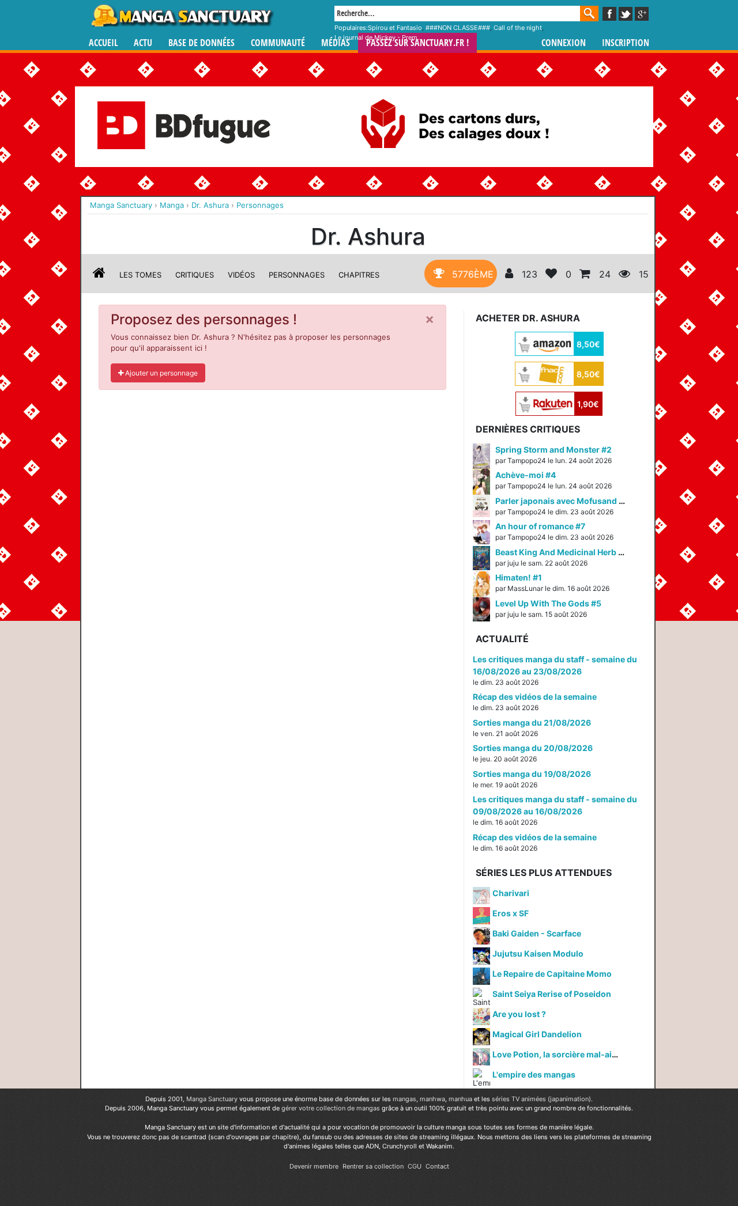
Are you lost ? (519, 1014)
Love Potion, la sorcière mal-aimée (560, 1054)
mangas (404, 1099)
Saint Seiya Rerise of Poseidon (551, 994)
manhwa (432, 1099)
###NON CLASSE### (458, 28)
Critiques (194, 274)
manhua (460, 1099)
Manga (182, 15)
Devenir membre (313, 1166)
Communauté (278, 42)
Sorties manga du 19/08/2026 (532, 774)
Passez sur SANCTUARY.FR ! (417, 42)
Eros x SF (510, 913)
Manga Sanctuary (212, 1099)
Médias (335, 42)
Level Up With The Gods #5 (548, 603)
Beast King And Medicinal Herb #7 (561, 552)
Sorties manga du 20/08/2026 (533, 748)
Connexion (563, 42)
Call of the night (518, 28)
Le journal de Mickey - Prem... (378, 37)
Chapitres (358, 274)
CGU (414, 1166)
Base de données (201, 42)
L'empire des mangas (533, 1074)
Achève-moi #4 (525, 475)
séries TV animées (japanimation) (541, 1099)
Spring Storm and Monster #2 (553, 449)
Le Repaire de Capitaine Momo (552, 974)
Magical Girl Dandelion (537, 1034)
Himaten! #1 (518, 577)
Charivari (510, 893)
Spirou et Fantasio (395, 28)
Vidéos (241, 274)
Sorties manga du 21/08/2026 (532, 722)
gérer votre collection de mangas (330, 1108)
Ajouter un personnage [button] (160, 373)
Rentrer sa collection (373, 1166)
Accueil (103, 42)
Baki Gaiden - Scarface (536, 933)
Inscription (625, 42)
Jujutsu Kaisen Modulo (537, 953)
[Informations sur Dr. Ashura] (99, 274)
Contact (437, 1166)
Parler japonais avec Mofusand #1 (561, 501)
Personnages (297, 274)
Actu (143, 42)
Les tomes (140, 274)
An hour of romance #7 (540, 526)
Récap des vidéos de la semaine (535, 696)
